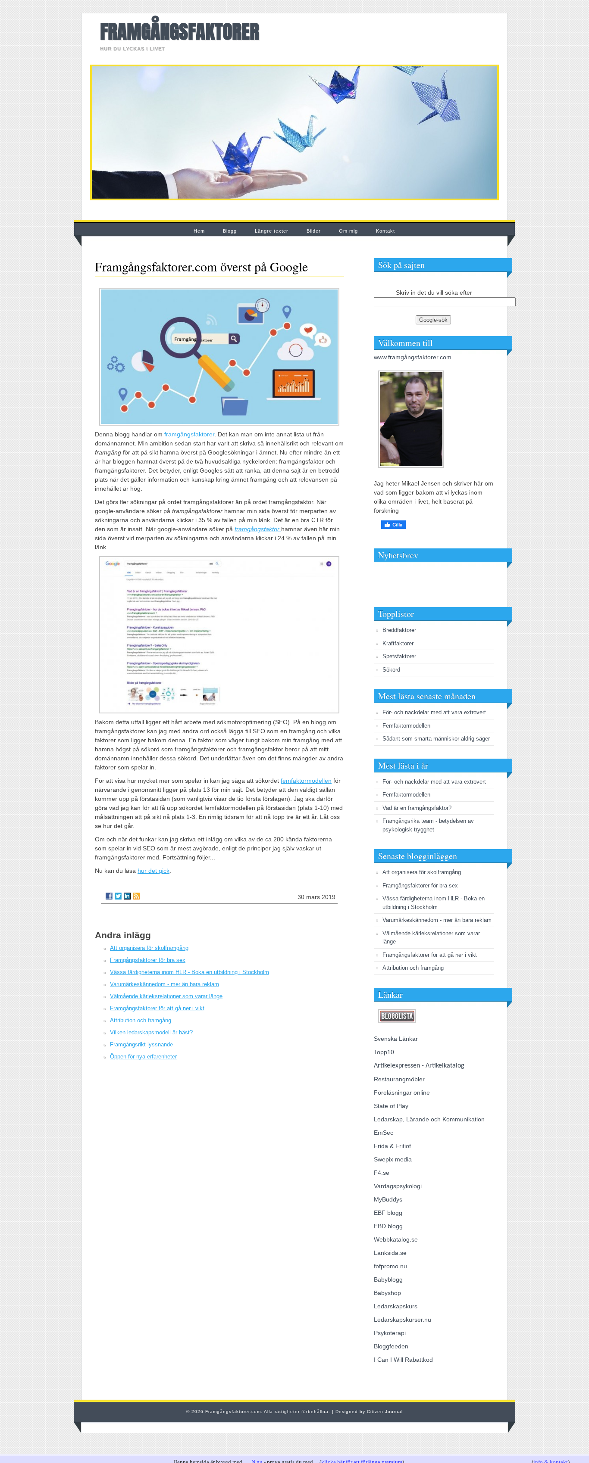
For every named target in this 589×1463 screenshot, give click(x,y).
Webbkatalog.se (396, 1239)
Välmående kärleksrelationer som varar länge (166, 996)
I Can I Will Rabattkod (403, 1359)
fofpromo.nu (390, 1266)
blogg (394, 1212)
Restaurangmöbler (399, 1079)
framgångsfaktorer (189, 434)
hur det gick (153, 870)
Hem (199, 230)
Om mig (348, 230)
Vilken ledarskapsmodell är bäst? (151, 1032)
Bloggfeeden (391, 1346)
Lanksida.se (390, 1252)
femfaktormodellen (306, 780)
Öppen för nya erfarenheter (143, 1056)
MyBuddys (388, 1199)
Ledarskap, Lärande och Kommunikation (429, 1119)
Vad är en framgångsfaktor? (416, 808)
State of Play (391, 1105)
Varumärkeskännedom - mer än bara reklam (164, 984)
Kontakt (385, 230)
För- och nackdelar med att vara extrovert (434, 712)
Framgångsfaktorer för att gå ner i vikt (157, 1008)
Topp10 (384, 1052)
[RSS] (136, 896)
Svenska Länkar (396, 1038)
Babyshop (387, 1292)
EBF (379, 1212)
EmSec (383, 1132)
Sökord (391, 669)
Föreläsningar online (402, 1092)
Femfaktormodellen (406, 725)
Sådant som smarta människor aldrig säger (436, 738)
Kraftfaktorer (398, 643)
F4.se (381, 1172)
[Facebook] (109, 896)
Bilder (314, 230)
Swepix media (393, 1159)
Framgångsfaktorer (179, 31)
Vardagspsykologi (398, 1186)
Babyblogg (388, 1279)
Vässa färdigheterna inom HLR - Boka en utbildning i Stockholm (189, 972)
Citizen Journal (385, 1411)
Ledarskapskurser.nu (402, 1319)
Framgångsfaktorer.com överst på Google (201, 266)
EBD (380, 1226)
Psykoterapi (390, 1332)
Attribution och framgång (140, 1020)
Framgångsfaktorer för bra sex (147, 960)
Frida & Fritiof (392, 1145)
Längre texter (271, 230)
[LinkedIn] (127, 896)
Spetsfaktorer (399, 656)
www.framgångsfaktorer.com (412, 357)
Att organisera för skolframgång (149, 948)
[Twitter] (118, 896)
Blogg (230, 230)
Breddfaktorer (399, 630)
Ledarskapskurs (395, 1306)
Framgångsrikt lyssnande (141, 1044)
